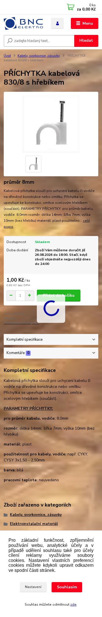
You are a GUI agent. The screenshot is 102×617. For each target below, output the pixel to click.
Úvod (7, 56)
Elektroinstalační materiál (34, 523)
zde (73, 604)
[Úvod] (23, 23)
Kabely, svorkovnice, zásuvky (39, 56)
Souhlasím (67, 587)
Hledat (86, 40)
